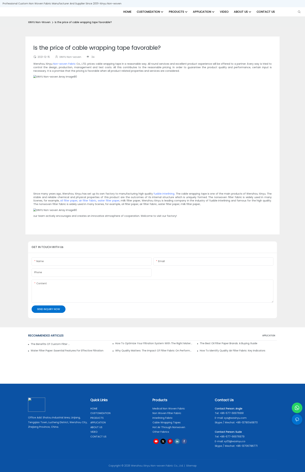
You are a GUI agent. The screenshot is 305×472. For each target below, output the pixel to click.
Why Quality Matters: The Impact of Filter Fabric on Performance (153, 350)
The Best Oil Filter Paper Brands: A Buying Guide (228, 343)
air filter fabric (88, 200)
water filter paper (108, 200)
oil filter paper (68, 200)
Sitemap (191, 465)
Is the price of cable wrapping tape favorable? (83, 22)
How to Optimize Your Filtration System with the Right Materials (153, 343)
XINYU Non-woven (39, 22)
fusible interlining (164, 193)
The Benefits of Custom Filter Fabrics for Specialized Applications (50, 344)
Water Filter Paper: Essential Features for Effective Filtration (67, 350)
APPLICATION (268, 335)
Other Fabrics (160, 432)
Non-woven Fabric (64, 64)
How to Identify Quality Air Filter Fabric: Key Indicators (232, 350)
